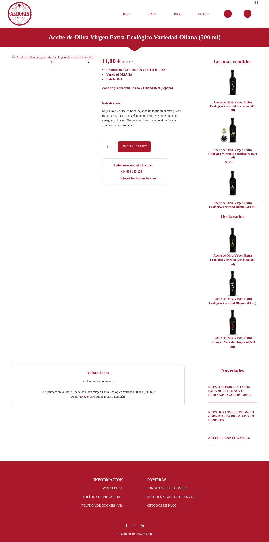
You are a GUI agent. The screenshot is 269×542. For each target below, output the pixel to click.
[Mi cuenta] (247, 14)
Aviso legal (112, 488)
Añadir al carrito (134, 146)
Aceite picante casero (229, 437)
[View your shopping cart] (228, 14)
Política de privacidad (103, 496)
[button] (87, 61)
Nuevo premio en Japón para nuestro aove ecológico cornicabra (229, 390)
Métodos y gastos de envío (170, 496)
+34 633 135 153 (131, 171)
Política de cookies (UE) (102, 505)
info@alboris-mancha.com (138, 178)
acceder (84, 396)
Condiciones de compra (167, 488)
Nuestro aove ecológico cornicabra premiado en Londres (231, 416)
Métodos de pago (162, 505)
